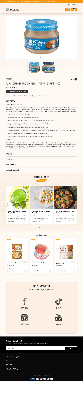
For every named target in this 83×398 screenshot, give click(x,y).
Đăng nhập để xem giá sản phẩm (17, 91)
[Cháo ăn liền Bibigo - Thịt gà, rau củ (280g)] (17, 255)
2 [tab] (42, 57)
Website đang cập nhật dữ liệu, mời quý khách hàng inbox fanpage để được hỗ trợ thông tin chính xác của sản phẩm (29, 1)
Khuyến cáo (9, 159)
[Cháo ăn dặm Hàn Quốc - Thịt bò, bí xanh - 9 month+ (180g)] (66, 255)
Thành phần (9, 154)
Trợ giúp (69, 4)
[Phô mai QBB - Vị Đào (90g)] (41, 255)
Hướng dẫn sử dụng (11, 165)
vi (76, 4)
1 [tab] (40, 57)
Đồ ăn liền (27, 96)
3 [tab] (43, 227)
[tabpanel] (41, 37)
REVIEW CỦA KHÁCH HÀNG (12, 170)
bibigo (8, 268)
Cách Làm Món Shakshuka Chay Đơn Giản (65, 212)
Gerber (9, 79)
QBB (33, 268)
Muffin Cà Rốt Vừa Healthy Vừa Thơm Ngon (41, 212)
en (74, 4)
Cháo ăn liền (18, 96)
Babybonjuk (59, 268)
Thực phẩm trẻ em (37, 96)
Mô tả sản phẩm (10, 101)
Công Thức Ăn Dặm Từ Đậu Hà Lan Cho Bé (17, 212)
